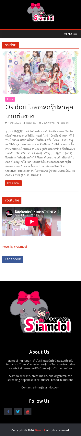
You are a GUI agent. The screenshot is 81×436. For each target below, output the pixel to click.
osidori (65, 122)
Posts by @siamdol (14, 246)
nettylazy (31, 122)
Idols (10, 99)
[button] (68, 34)
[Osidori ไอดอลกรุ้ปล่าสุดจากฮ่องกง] (40, 54)
